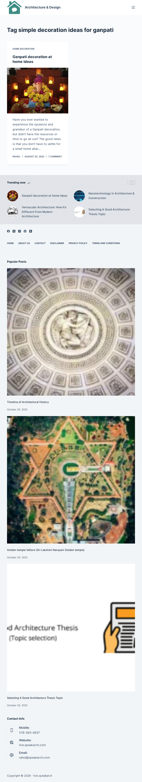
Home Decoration (23, 48)
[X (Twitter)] (14, 231)
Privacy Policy (78, 243)
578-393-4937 (29, 732)
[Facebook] (8, 231)
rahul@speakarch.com (34, 757)
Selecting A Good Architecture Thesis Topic (109, 212)
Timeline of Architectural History (28, 402)
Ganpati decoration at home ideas (44, 195)
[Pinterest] (25, 231)
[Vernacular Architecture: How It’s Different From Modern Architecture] (12, 211)
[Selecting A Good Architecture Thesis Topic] (79, 211)
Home (10, 243)
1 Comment (55, 156)
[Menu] (133, 7)
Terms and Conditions (106, 243)
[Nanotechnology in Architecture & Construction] (79, 195)
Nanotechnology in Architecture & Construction (111, 196)
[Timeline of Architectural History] (71, 332)
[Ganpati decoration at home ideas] (37, 90)
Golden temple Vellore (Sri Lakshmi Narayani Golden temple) (45, 549)
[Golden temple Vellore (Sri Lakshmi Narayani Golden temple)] (71, 480)
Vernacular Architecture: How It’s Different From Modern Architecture (44, 211)
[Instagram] (19, 231)
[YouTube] (30, 231)
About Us (24, 243)
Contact (40, 243)
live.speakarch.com (32, 745)
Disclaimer (57, 243)
